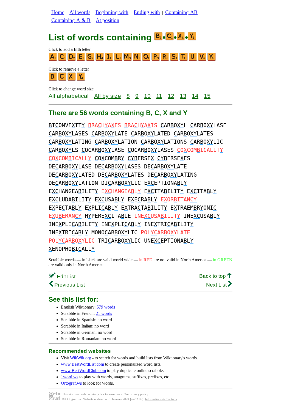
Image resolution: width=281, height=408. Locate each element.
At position (107, 20)
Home (57, 12)
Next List (217, 285)
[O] (146, 59)
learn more (115, 394)
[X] (72, 79)
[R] (165, 59)
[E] (81, 59)
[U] (193, 59)
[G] (90, 59)
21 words (104, 313)
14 (195, 96)
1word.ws (69, 376)
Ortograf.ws (71, 383)
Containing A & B (71, 20)
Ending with (147, 12)
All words (79, 12)
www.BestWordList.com (82, 364)
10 (147, 96)
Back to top (213, 276)
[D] (72, 59)
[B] (53, 79)
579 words (106, 307)
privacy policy (139, 394)
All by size (107, 96)
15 (207, 96)
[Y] (212, 59)
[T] (184, 59)
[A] (53, 59)
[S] (174, 59)
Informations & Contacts (161, 399)
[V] (202, 59)
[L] (118, 59)
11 (159, 96)
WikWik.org (80, 358)
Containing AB (181, 12)
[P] (156, 59)
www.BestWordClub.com (83, 370)
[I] (109, 59)
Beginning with (111, 12)
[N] (137, 59)
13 (183, 96)
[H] (100, 59)
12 (171, 96)
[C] (62, 59)
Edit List (65, 276)
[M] (128, 59)
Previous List (69, 285)
